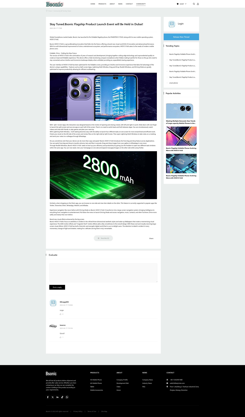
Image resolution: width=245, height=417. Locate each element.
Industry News (147, 383)
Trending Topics (66, 11)
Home (93, 4)
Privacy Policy (77, 411)
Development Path (123, 383)
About (112, 4)
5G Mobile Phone (96, 380)
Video (118, 387)
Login (181, 23)
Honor (119, 390)
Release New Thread (181, 37)
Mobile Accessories (96, 390)
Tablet (92, 387)
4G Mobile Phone (96, 383)
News (120, 4)
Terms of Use (92, 411)
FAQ (143, 387)
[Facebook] (155, 238)
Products (102, 4)
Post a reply (57, 287)
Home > (50, 11)
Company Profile (122, 380)
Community (141, 4)
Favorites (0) (105, 238)
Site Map (104, 411)
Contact (129, 4)
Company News (147, 380)
